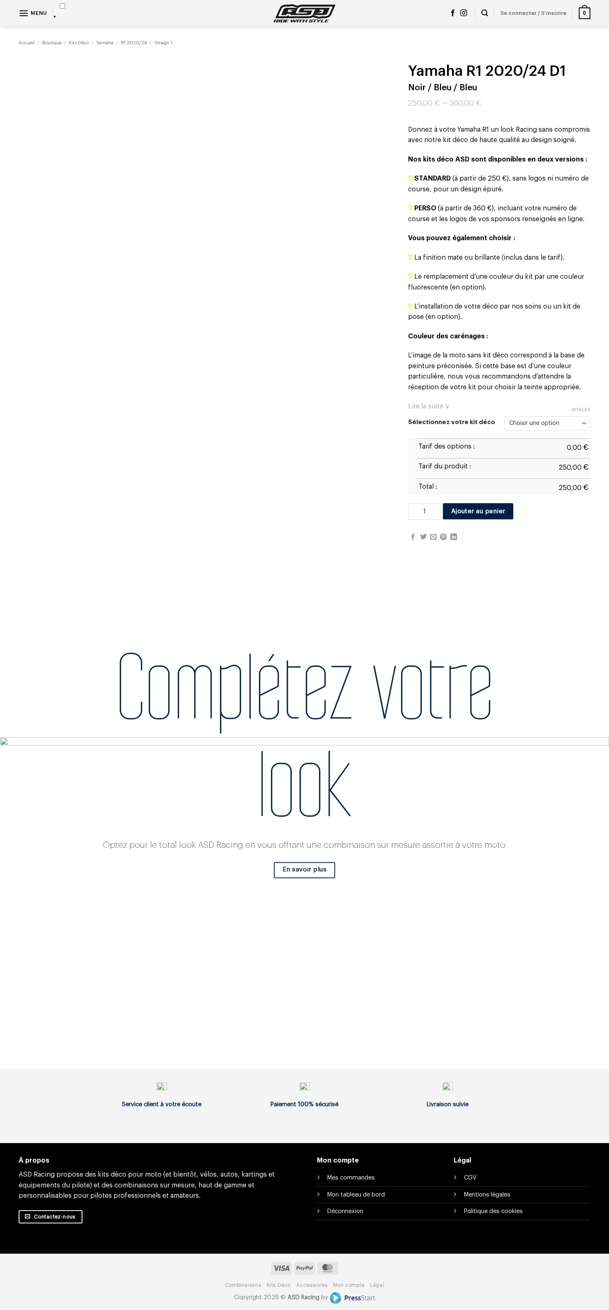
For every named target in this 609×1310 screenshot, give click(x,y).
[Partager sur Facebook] (413, 537)
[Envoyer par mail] (433, 537)
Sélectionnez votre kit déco (451, 422)
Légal (377, 1285)
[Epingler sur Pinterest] (443, 537)
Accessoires (311, 1285)
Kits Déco (79, 43)
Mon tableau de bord (356, 1195)
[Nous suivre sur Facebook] (453, 13)
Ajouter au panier (478, 511)
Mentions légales (487, 1195)
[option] (62, 16)
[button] (33, 13)
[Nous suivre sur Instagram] (463, 13)
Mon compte (349, 1285)
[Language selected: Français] (62, 11)
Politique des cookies (493, 1211)
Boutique (52, 43)
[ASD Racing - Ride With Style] (304, 13)
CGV (470, 1178)
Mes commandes (351, 1178)
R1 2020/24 (134, 43)
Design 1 (163, 43)
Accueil (27, 43)
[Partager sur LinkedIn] (453, 537)
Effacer (581, 410)
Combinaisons (243, 1285)
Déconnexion (345, 1211)
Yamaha (105, 43)
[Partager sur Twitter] (423, 537)
